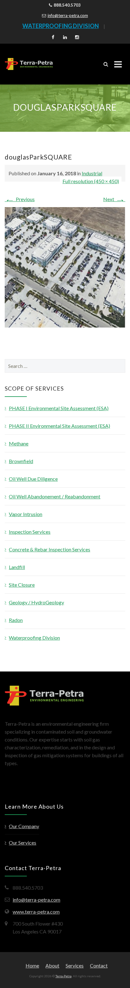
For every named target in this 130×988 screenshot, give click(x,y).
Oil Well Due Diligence (33, 479)
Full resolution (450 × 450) (90, 181)
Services (75, 965)
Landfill (17, 567)
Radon (16, 620)
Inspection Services (29, 532)
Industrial (92, 173)
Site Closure (22, 585)
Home (32, 965)
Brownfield (21, 461)
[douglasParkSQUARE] (65, 267)
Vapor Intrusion (25, 514)
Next (114, 199)
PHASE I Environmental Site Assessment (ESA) (59, 408)
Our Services (22, 843)
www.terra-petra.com (36, 912)
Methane (18, 443)
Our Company (24, 826)
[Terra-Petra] (29, 64)
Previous (20, 199)
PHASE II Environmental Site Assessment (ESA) (59, 426)
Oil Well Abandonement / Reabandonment (54, 496)
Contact (99, 965)
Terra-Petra (64, 976)
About (52, 965)
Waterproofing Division (34, 638)
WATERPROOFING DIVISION (60, 25)
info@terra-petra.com (68, 15)
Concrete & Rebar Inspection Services (49, 549)
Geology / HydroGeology (36, 602)
